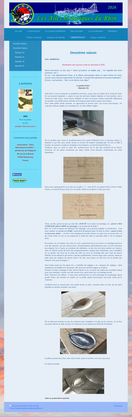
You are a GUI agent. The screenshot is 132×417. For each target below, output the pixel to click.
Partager (18, 174)
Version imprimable (20, 406)
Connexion (118, 406)
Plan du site (34, 406)
